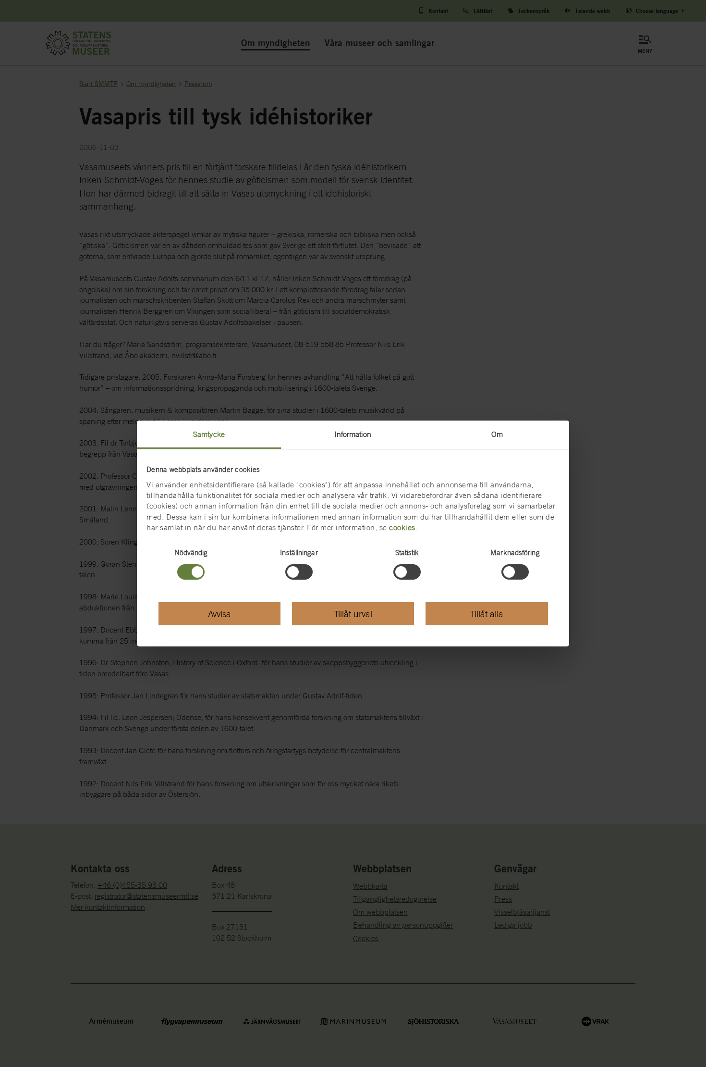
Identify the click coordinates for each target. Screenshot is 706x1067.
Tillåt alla (486, 613)
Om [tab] (497, 434)
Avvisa (219, 613)
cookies (402, 527)
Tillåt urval (353, 613)
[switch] (299, 572)
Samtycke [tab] (209, 434)
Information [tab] (352, 434)
